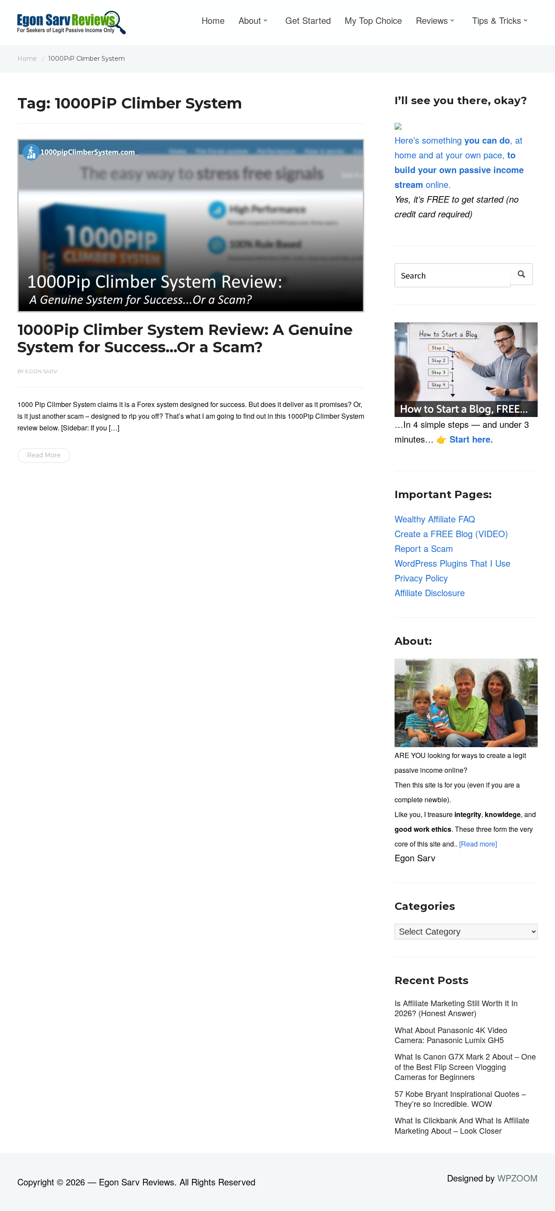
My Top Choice (373, 20)
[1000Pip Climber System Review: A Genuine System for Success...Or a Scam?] (190, 224)
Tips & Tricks (496, 20)
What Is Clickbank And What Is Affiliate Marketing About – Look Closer (462, 1125)
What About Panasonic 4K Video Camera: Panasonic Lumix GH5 (451, 1034)
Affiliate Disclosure (430, 592)
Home (213, 20)
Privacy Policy (421, 577)
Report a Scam (424, 548)
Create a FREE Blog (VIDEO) (451, 533)
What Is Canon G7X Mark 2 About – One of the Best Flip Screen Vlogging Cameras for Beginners (465, 1066)
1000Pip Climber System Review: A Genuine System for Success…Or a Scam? (185, 339)
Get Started (308, 20)
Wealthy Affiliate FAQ (435, 518)
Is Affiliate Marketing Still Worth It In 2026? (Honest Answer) (456, 1007)
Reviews (432, 20)
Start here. (471, 439)
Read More (44, 455)
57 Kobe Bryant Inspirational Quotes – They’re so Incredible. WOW (460, 1098)
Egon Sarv (41, 371)
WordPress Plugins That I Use (452, 563)
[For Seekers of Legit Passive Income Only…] (71, 25)
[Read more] (478, 844)
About (249, 20)
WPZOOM (517, 1178)
